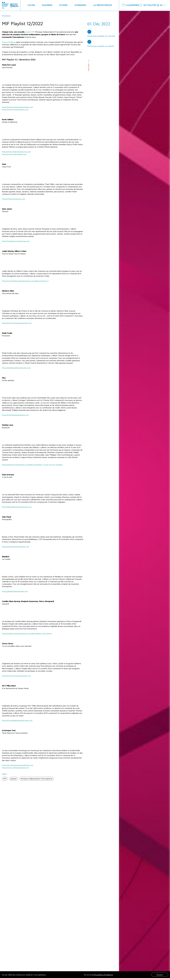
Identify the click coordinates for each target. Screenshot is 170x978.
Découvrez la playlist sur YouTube (101, 36)
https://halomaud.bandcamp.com (15, 547)
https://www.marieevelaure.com (15, 110)
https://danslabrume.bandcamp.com (17, 507)
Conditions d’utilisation (104, 974)
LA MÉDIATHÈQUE (102, 5)
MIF (4, 779)
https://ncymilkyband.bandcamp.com (17, 721)
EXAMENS (47, 5)
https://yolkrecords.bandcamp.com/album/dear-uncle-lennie (27, 634)
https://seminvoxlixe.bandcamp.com (17, 323)
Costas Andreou (8, 42)
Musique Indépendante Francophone (36, 779)
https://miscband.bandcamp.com (15, 415)
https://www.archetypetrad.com (15, 768)
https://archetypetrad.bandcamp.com (17, 765)
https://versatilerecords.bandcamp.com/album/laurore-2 (25, 281)
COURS (31, 5)
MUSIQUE (6, 16)
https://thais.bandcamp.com (13, 199)
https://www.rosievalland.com (14, 154)
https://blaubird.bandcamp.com (15, 592)
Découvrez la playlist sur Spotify (100, 46)
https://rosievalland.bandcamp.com (16, 152)
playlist (14, 779)
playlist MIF (29, 32)
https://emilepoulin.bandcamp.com (16, 368)
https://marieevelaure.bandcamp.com (17, 107)
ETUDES (63, 5)
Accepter (159, 974)
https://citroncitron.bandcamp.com (16, 676)
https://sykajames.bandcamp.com (16, 241)
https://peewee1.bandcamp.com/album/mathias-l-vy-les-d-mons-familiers (32, 465)
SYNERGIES (80, 5)
